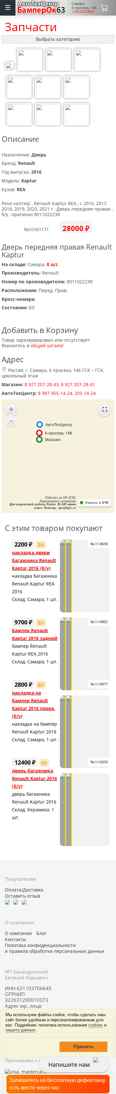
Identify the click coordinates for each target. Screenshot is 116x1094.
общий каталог (47, 345)
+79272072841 (83, 11)
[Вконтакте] (15, 902)
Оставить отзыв (22, 896)
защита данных (20, 1029)
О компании (18, 933)
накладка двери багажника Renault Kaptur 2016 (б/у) (34, 560)
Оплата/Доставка (24, 890)
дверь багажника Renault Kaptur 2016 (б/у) (34, 778)
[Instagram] (24, 902)
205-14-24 (85, 393)
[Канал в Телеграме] (7, 902)
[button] (83, 1046)
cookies (95, 1025)
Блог (41, 933)
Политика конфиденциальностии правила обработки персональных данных (54, 948)
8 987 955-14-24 (55, 393)
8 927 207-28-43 (41, 384)
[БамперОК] (41, 7)
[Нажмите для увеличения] (9, 66)
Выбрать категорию (58, 39)
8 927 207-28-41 (78, 384)
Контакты (15, 939)
